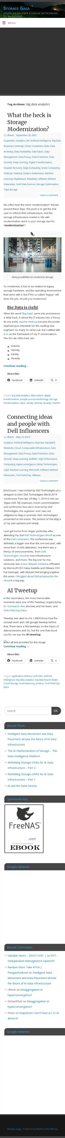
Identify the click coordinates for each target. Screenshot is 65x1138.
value (22, 402)
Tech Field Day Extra (15, 610)
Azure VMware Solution (34, 564)
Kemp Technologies (47, 464)
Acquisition (9, 140)
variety (29, 402)
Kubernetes (38, 173)
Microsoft (34, 469)
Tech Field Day (23, 475)
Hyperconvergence (26, 464)
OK (54, 710)
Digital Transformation (40, 162)
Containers (37, 146)
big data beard (43, 679)
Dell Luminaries (20, 539)
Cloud (28, 146)
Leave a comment (49, 195)
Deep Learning (20, 162)
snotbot (40, 683)
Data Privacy (24, 156)
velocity (38, 402)
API (28, 140)
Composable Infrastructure (36, 447)
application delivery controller (27, 676)
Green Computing (50, 167)
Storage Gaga (16, 8)
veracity (47, 402)
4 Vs (6, 334)
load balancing (26, 683)
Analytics (20, 140)
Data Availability (22, 151)
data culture (37, 395)
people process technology (34, 399)
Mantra (40, 1128)
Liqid (6, 469)
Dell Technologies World (38, 535)
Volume (56, 402)
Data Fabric (38, 151)
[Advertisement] (32, 61)
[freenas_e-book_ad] (24, 853)
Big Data (56, 140)
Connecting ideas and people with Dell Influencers (30, 423)
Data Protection (40, 156)
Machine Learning (19, 469)
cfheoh (10, 135)
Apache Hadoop (28, 321)
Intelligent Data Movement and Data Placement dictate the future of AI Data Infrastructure (32, 739)
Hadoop (8, 173)
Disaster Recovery (13, 167)
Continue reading (16, 366)
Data (46, 146)
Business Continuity (14, 146)
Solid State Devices (25, 184)
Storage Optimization (47, 184)
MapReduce (20, 178)
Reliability (32, 178)
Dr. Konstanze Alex (14, 606)
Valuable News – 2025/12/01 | (27, 955)
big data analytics (21, 395)
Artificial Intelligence (41, 140)
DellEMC (33, 458)
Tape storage (11, 189)
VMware (36, 475)
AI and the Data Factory (22, 785)
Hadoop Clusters (22, 173)
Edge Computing (31, 167)
